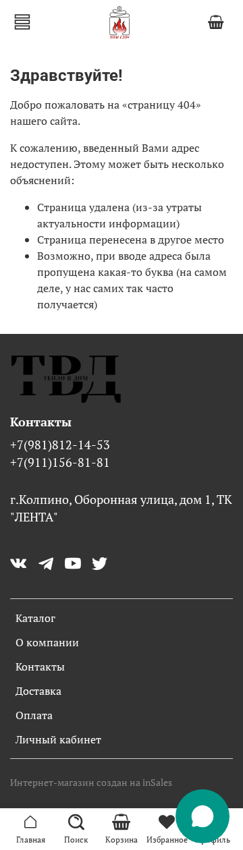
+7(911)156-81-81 (60, 462)
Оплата (34, 715)
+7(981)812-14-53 (60, 445)
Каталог (35, 618)
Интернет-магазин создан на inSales (91, 782)
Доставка (38, 690)
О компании (47, 642)
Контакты (40, 666)
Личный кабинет (58, 739)
